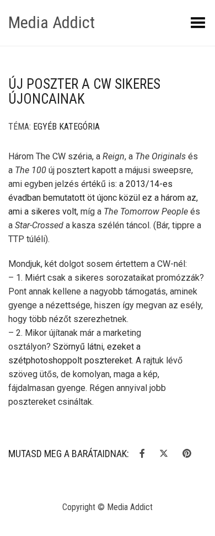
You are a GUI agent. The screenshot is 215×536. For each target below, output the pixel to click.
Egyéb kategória (66, 126)
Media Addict (51, 22)
